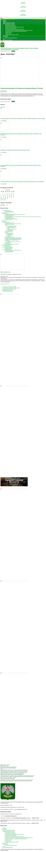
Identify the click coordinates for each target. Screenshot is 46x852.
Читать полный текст (4, 283)
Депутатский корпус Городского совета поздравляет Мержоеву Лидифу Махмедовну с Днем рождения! (22, 118)
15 (3, 195)
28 (1, 198)
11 (9, 194)
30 (5, 198)
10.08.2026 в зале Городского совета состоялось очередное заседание (15, 150)
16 (5, 195)
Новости (5, 91)
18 (9, 195)
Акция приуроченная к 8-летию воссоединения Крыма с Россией (21, 88)
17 (7, 195)
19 (11, 195)
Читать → (33, 96)
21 (1, 197)
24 (7, 197)
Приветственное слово (5, 271)
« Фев (1, 199)
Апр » (5, 199)
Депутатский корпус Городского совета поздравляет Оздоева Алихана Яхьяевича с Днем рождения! (22, 181)
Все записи (2, 106)
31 (7, 198)
